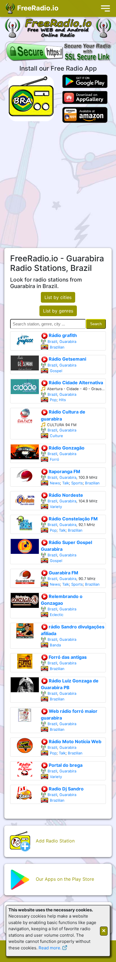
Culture (56, 435)
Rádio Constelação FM (73, 519)
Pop (53, 399)
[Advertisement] (58, 185)
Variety (56, 506)
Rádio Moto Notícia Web (74, 741)
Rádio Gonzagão (66, 448)
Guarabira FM (63, 573)
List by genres (58, 311)
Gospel (56, 370)
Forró (54, 459)
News (55, 483)
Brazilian (57, 347)
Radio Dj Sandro (66, 789)
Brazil (52, 341)
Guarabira (67, 341)
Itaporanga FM (64, 471)
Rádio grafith (62, 335)
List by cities (58, 297)
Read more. (50, 947)
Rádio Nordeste (65, 495)
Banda (55, 645)
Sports (77, 483)
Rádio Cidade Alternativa (75, 382)
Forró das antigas (67, 657)
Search (96, 324)
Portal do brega (65, 765)
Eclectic (56, 614)
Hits (62, 399)
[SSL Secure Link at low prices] (58, 52)
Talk (65, 483)
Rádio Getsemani (67, 359)
